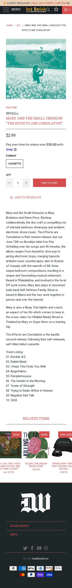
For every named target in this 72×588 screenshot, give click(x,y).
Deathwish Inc (40, 558)
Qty (8, 174)
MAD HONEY (46, 3)
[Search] (48, 9)
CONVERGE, (62, 3)
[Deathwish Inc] (36, 10)
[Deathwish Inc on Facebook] (32, 548)
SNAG (34, 3)
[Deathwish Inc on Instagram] (46, 548)
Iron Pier (11, 107)
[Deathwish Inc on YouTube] (39, 548)
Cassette (14, 163)
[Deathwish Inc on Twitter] (25, 548)
